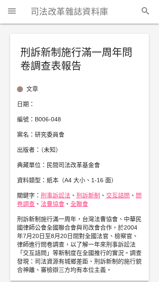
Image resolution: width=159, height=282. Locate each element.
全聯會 (79, 203)
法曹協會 (52, 203)
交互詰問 (118, 195)
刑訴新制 (88, 195)
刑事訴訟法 (55, 195)
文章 (32, 88)
